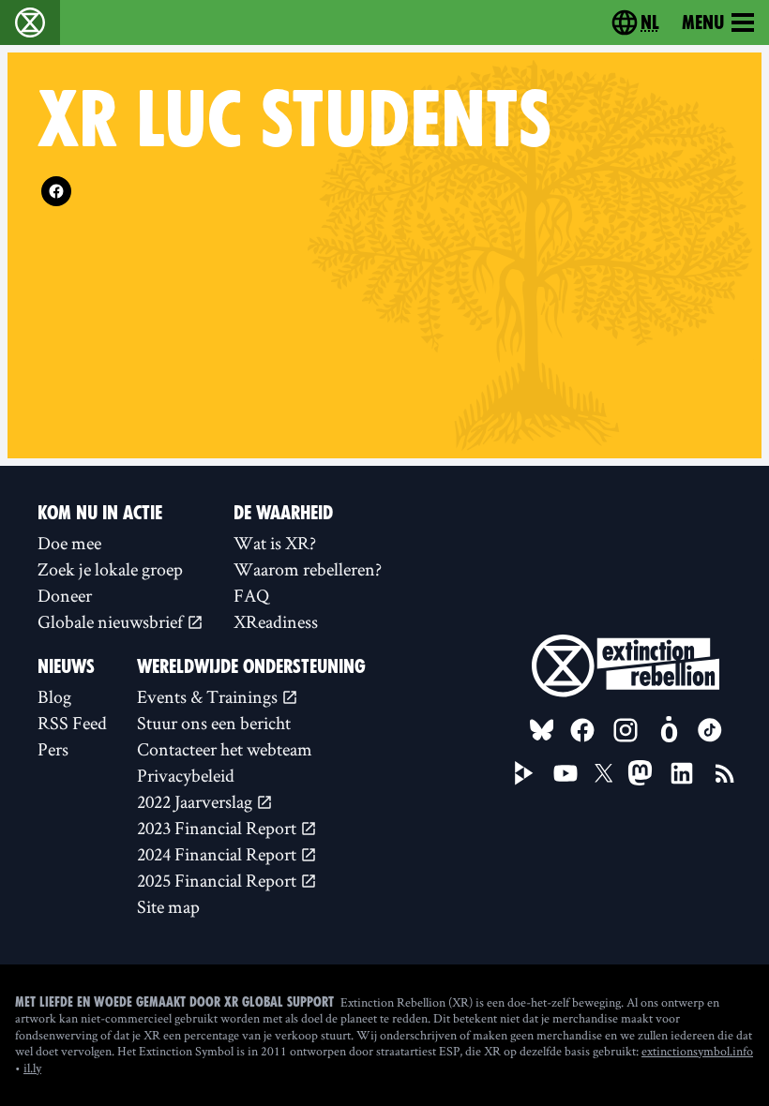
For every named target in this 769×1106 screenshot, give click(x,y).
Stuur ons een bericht (214, 722)
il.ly (32, 1067)
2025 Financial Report (218, 880)
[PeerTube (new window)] (524, 773)
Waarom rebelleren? (308, 569)
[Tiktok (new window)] (710, 730)
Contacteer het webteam (224, 749)
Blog (54, 696)
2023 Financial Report (218, 827)
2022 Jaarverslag (196, 801)
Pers (53, 749)
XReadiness (276, 621)
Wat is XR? (275, 543)
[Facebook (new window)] (56, 191)
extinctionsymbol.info (697, 1050)
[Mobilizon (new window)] (668, 730)
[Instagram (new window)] (625, 730)
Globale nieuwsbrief (112, 621)
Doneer (65, 595)
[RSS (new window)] (724, 773)
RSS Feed (72, 722)
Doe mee (69, 543)
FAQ (251, 595)
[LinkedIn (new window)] (681, 773)
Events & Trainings (209, 696)
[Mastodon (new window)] (640, 773)
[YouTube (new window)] (565, 773)
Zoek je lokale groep (110, 569)
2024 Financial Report (218, 854)
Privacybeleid (185, 775)
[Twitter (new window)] (604, 773)
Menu (703, 22)
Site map (168, 906)
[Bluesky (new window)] (542, 730)
